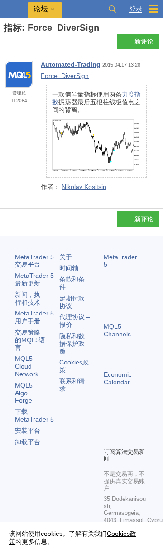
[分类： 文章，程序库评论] (17, 44)
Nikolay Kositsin (84, 186)
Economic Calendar (118, 378)
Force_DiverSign (65, 75)
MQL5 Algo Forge (24, 393)
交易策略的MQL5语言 (30, 340)
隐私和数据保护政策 (72, 343)
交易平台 (34, 260)
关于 (65, 257)
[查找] (112, 9)
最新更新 (34, 279)
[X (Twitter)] (138, 424)
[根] (6, 43)
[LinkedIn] (123, 439)
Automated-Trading (71, 64)
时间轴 (68, 268)
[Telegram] (123, 424)
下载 (34, 415)
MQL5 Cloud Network (26, 366)
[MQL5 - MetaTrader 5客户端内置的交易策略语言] (14, 9)
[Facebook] (109, 424)
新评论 (143, 41)
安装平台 (27, 430)
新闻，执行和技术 (27, 298)
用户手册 (34, 317)
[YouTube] (109, 439)
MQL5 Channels (117, 330)
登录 (135, 8)
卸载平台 (27, 442)
